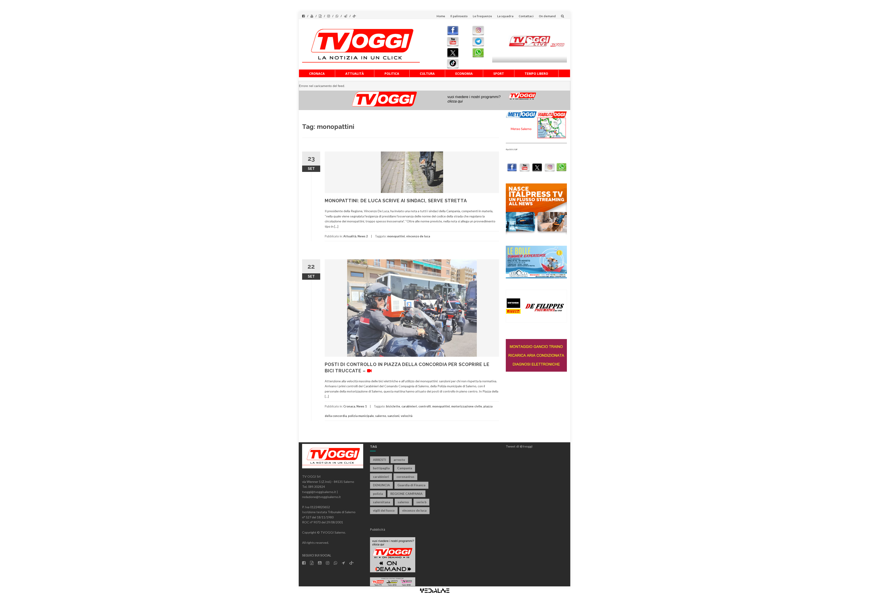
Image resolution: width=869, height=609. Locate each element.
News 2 (363, 236)
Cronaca (317, 73)
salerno (380, 416)
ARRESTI (379, 460)
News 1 (361, 406)
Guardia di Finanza (411, 485)
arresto (399, 460)
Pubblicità (377, 529)
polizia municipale (361, 416)
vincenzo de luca (418, 236)
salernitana (381, 502)
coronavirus (405, 477)
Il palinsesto (459, 16)
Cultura (427, 73)
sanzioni (393, 416)
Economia (464, 73)
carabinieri (409, 406)
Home (441, 16)
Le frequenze (482, 16)
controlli (424, 406)
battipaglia (381, 468)
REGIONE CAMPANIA (406, 494)
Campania (404, 468)
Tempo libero (536, 73)
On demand (547, 16)
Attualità (354, 73)
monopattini (396, 236)
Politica (391, 73)
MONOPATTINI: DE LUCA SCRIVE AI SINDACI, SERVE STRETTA (396, 200)
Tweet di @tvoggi (519, 446)
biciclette (393, 406)
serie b (421, 502)
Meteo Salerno (521, 129)
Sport (498, 73)
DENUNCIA (381, 485)
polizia (378, 494)
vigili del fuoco (384, 510)
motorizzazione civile (466, 406)
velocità (406, 416)
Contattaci (526, 16)
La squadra (505, 16)
